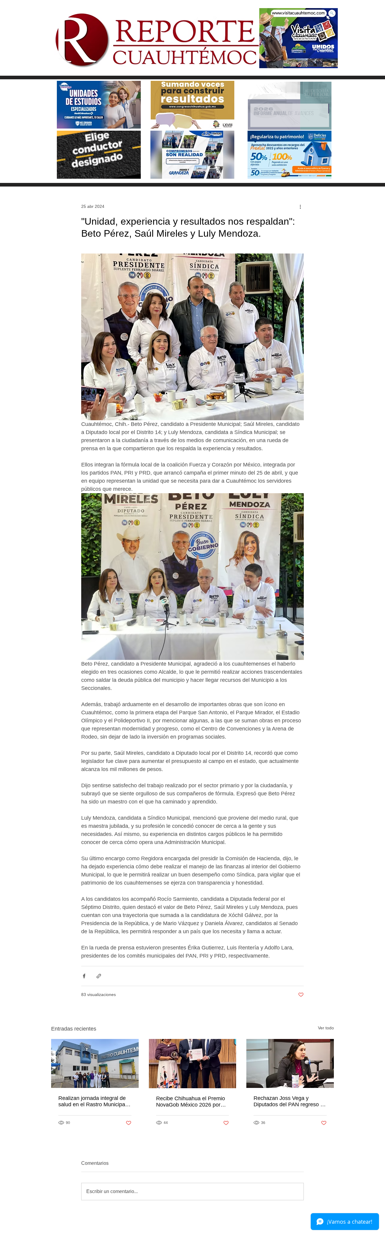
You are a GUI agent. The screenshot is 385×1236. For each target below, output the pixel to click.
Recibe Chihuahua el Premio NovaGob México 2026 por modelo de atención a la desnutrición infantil (190, 1101)
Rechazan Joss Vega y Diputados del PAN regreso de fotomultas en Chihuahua (290, 1101)
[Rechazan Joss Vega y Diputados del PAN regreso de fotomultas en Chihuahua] (290, 1063)
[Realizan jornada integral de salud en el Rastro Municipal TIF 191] (95, 1063)
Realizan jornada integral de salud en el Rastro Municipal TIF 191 (92, 1101)
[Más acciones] (300, 206)
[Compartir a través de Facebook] (84, 976)
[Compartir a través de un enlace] (99, 976)
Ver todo (326, 1027)
